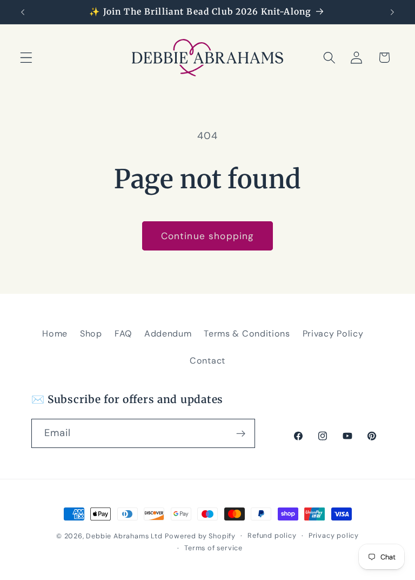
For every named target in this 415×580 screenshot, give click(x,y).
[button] (26, 57)
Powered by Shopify (200, 536)
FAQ (123, 333)
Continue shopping (208, 236)
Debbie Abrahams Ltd (124, 536)
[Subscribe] (241, 433)
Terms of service (213, 547)
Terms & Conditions (247, 333)
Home (55, 333)
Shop (91, 333)
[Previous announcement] (23, 12)
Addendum (168, 333)
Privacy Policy (333, 333)
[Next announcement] (392, 12)
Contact (207, 360)
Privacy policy (334, 535)
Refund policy (271, 535)
